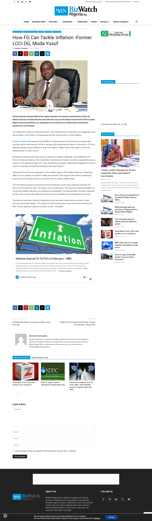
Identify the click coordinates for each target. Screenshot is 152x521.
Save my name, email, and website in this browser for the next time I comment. (45, 451)
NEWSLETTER (56, 32)
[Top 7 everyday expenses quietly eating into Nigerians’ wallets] (107, 222)
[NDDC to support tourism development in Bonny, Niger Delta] (54, 371)
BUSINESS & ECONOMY (39, 28)
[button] (136, 22)
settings (97, 518)
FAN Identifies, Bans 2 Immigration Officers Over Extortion (31, 323)
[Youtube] (30, 1)
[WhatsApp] (31, 53)
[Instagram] (18, 1)
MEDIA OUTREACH (120, 22)
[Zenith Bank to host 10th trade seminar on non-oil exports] (25, 371)
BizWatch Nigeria (20, 141)
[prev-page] (14, 394)
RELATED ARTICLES (21, 358)
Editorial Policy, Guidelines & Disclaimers (118, 2)
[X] (26, 1)
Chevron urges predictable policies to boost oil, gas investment (125, 257)
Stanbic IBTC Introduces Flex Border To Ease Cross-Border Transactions (77, 323)
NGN (115, 124)
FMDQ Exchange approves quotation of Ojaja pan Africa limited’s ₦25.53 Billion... (126, 209)
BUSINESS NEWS (39, 22)
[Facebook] (14, 1)
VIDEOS (94, 22)
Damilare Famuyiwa (21, 48)
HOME (26, 22)
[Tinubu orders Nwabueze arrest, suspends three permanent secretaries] (120, 153)
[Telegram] (47, 53)
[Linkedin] (22, 1)
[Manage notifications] (5, 516)
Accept (111, 517)
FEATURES (53, 22)
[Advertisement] (54, 290)
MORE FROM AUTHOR (40, 358)
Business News (24, 28)
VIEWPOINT (67, 22)
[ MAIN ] (41, 32)
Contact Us (136, 2)
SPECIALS (104, 22)
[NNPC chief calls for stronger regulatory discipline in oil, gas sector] (107, 245)
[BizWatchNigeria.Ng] (76, 11)
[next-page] (17, 394)
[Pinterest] (26, 53)
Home (15, 28)
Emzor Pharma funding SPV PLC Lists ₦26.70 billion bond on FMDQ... (127, 197)
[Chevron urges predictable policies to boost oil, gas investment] (107, 256)
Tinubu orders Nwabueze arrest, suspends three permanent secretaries (118, 173)
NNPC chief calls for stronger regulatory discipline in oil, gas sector (126, 245)
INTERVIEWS (82, 22)
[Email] (42, 53)
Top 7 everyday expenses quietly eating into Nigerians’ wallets (126, 221)
